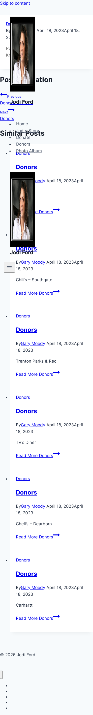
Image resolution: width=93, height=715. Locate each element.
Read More (34, 293)
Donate (23, 137)
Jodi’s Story (27, 130)
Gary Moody (33, 343)
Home (22, 124)
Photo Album (29, 150)
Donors (23, 144)
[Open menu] (9, 267)
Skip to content (15, 3)
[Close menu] (1, 675)
